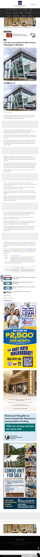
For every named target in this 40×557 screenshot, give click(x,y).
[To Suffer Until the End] (7, 35)
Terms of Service (17, 544)
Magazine (30, 15)
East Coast (8, 12)
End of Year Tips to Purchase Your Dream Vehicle (21, 291)
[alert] (20, 298)
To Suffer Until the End (15, 34)
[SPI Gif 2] (20, 26)
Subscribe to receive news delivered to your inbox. (11, 555)
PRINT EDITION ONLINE (13, 9)
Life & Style (9, 15)
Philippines (15, 12)
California (25, 9)
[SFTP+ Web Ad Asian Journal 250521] (20, 440)
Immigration (16, 15)
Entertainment (29, 12)
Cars (5, 39)
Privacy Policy (23, 544)
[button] (2, 281)
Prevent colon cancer (32, 34)
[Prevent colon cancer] (24, 35)
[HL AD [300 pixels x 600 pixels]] (20, 367)
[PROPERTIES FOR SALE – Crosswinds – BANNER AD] (20, 508)
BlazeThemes (25, 546)
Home (6, 9)
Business (21, 12)
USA (19, 9)
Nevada (30, 9)
